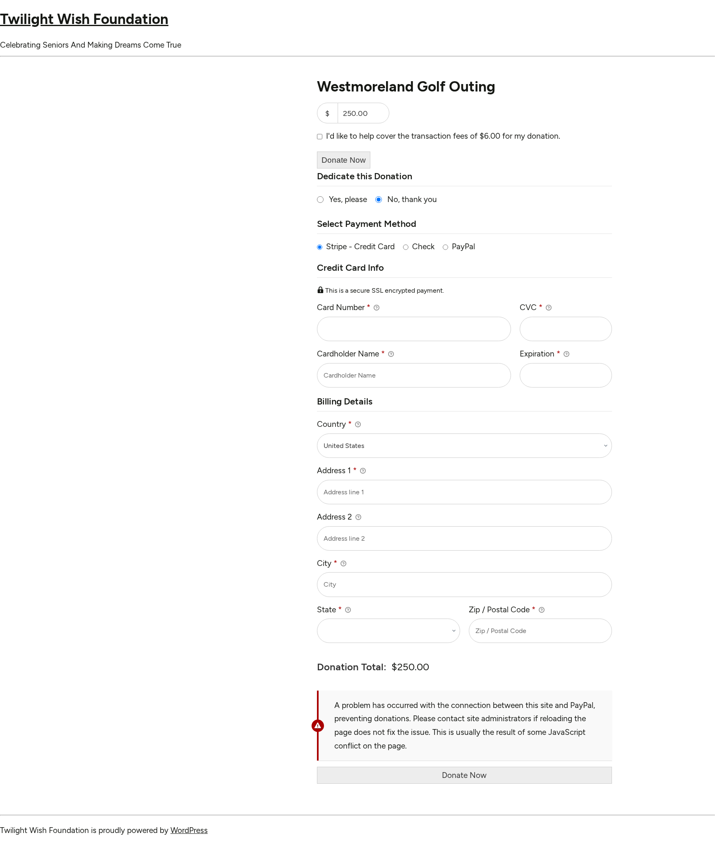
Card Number (343, 307)
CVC (531, 307)
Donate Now (344, 160)
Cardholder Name (351, 354)
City (327, 563)
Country (334, 424)
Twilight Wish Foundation (84, 19)
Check (423, 246)
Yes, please (348, 199)
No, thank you (412, 199)
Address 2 (335, 517)
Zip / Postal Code (502, 609)
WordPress (189, 830)
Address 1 (337, 470)
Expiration (540, 354)
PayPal (463, 246)
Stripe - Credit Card (360, 246)
